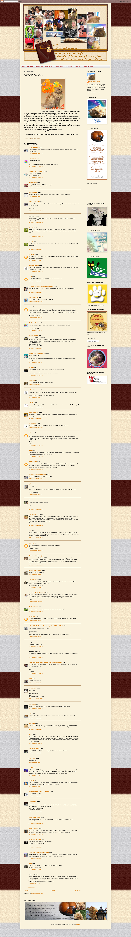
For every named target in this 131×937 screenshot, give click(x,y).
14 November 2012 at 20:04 (36, 834)
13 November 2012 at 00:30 (36, 348)
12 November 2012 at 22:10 (36, 236)
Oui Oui (31, 767)
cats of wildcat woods (34, 817)
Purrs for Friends (58, 66)
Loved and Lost (39, 66)
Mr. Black (31, 367)
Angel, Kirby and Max (34, 748)
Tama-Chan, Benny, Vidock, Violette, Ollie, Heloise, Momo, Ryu (45, 662)
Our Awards (30, 66)
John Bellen (32, 723)
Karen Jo (31, 780)
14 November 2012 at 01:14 (36, 762)
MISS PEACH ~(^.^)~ (34, 514)
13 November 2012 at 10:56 (36, 538)
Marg (30, 530)
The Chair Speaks (33, 606)
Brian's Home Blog (34, 147)
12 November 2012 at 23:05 (36, 271)
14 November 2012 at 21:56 (36, 858)
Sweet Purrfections (34, 265)
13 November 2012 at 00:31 (36, 362)
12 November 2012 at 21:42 (36, 196)
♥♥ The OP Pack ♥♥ (34, 390)
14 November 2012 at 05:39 (36, 786)
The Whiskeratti (33, 182)
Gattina (31, 734)
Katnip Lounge (32, 158)
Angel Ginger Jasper (94, 81)
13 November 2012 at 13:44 (36, 601)
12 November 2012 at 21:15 (36, 153)
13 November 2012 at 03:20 (36, 427)
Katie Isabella (32, 704)
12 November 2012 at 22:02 (36, 222)
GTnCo (30, 713)
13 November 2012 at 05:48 (36, 469)
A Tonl (30, 276)
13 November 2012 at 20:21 (36, 743)
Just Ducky (32, 380)
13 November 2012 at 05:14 (36, 456)
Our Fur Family (68, 66)
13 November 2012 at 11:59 (36, 565)
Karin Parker (32, 616)
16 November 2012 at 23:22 (36, 869)
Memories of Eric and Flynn (36, 556)
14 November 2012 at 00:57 (36, 753)
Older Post (78, 890)
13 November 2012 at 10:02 (36, 525)
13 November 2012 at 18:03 (36, 708)
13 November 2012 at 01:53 (36, 397)
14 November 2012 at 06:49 (36, 796)
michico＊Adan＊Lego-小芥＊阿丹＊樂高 (39, 791)
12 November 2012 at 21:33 (36, 187)
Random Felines (33, 192)
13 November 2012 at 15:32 (36, 646)
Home (23, 66)
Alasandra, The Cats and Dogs (37, 353)
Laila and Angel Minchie (35, 570)
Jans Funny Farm (33, 297)
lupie (30, 484)
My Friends (77, 66)
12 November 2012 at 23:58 (36, 317)
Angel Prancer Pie (33, 412)
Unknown (31, 433)
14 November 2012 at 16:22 (36, 823)
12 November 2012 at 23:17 (36, 281)
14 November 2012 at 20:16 (36, 847)
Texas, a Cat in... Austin (35, 839)
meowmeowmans (33, 828)
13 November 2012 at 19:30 (36, 729)
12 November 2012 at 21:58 (36, 211)
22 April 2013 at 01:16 (34, 883)
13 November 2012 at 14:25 (36, 611)
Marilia (30, 678)
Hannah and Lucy (33, 579)
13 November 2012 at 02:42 (36, 407)
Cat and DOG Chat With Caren (37, 592)
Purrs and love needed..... (87, 66)
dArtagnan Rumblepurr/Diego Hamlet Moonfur (41, 286)
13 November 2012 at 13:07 (36, 587)
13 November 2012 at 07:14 (36, 494)
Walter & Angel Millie (34, 201)
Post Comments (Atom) (37, 893)
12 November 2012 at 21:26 (36, 166)
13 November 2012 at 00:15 (36, 330)
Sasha (30, 863)
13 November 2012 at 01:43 (36, 384)
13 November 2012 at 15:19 (36, 636)
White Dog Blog (33, 461)
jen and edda (32, 758)
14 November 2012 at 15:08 (36, 812)
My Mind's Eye (32, 801)
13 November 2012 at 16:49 (36, 683)
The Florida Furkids (34, 323)
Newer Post (28, 890)
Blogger (78, 924)
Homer (30, 500)
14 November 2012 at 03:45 (36, 775)
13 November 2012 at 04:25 (36, 445)
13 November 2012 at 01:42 (36, 375)
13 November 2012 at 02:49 (36, 418)
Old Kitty (31, 227)
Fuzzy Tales (32, 254)
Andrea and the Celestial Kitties (37, 474)
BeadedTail (32, 402)
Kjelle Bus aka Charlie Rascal (37, 171)
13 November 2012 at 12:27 (36, 574)
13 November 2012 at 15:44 (36, 657)
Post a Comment (31, 887)
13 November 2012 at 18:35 (36, 718)
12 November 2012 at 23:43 (36, 301)
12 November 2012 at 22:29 (36, 260)
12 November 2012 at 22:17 (36, 249)
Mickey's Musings (33, 335)
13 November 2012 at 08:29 (36, 509)
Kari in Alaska (32, 688)
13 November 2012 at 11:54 (36, 550)
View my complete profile (93, 93)
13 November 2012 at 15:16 (36, 620)
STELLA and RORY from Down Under (39, 852)
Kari (30, 307)
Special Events (48, 66)
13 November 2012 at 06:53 (36, 478)
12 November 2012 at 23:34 (36, 292)
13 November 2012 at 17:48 (36, 699)
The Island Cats (33, 423)
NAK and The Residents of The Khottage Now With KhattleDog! (46, 626)
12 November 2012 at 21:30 (36, 177)
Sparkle (31, 450)
